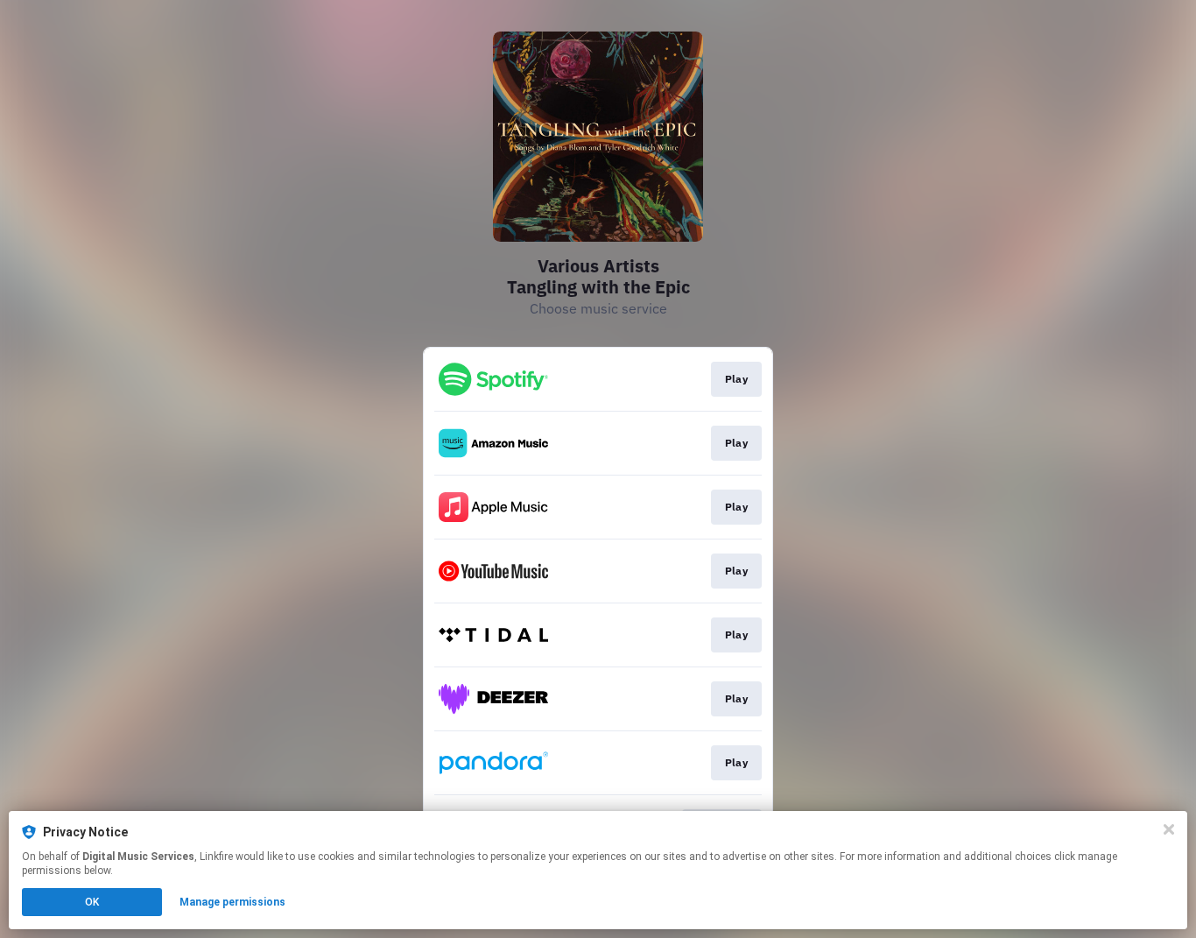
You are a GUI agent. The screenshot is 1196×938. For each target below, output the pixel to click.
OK (92, 902)
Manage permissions (232, 902)
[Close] (1169, 829)
